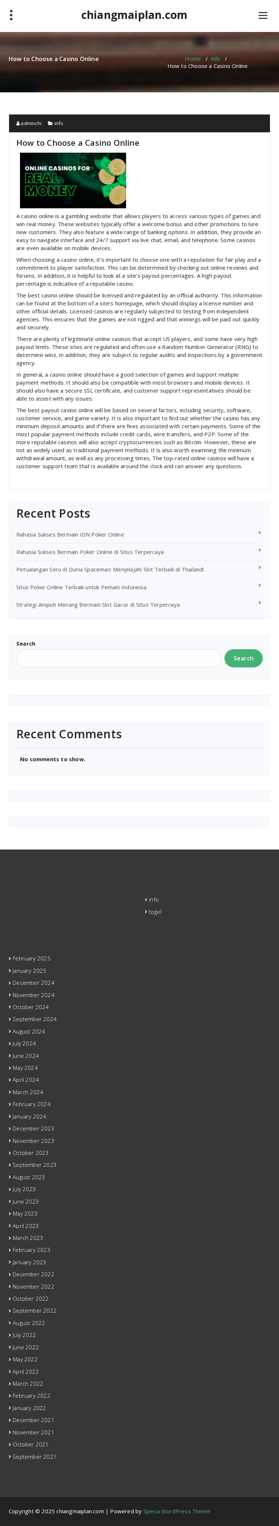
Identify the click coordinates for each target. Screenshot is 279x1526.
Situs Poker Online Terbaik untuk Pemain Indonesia (81, 587)
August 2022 (29, 1322)
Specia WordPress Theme (176, 1511)
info (216, 58)
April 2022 (26, 1371)
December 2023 (33, 1128)
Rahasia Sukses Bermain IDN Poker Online (70, 534)
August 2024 (29, 1031)
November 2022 (33, 1286)
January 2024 (29, 1116)
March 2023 (28, 1237)
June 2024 (26, 1055)
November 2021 (33, 1432)
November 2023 (33, 1140)
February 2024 (31, 1104)
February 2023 (31, 1249)
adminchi (30, 123)
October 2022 (31, 1298)
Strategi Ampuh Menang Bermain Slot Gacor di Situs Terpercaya (98, 604)
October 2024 (31, 1007)
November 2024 (33, 995)
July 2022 (24, 1334)
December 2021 (33, 1419)
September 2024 (35, 1019)
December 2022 (33, 1274)
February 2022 (31, 1395)
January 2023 (29, 1262)
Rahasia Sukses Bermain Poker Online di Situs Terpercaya (90, 551)
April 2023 (26, 1225)
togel (155, 911)
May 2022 (25, 1359)
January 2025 (29, 970)
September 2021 (35, 1456)
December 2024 (33, 982)
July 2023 (24, 1189)
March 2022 (28, 1383)
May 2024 (25, 1067)
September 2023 (35, 1164)
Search (25, 643)
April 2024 (26, 1079)
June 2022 (26, 1347)
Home (193, 58)
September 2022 (35, 1310)
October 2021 (31, 1444)
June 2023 (26, 1201)
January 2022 (29, 1407)
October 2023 (31, 1152)
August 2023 (29, 1177)
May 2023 (25, 1213)
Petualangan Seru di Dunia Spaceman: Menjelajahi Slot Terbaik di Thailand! (110, 569)
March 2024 (28, 1092)
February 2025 (31, 958)
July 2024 (24, 1043)
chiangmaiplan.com (134, 14)
